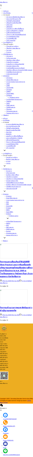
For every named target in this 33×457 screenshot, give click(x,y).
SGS (8, 83)
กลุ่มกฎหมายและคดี (12, 74)
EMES (9, 91)
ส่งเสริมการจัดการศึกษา (13, 60)
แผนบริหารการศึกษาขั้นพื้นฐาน (15, 28)
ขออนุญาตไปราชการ (13, 113)
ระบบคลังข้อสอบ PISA (13, 36)
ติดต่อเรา (6, 115)
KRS (8, 103)
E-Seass (9, 89)
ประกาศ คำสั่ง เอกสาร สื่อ (14, 19)
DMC (8, 85)
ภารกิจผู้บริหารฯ (8, 42)
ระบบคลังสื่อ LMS (12, 38)
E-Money (9, 95)
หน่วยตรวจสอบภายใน (13, 66)
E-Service (6, 75)
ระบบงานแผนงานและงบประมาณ (16, 81)
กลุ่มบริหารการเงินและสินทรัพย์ (15, 64)
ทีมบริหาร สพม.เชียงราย (13, 48)
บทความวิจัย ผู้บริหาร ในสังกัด (15, 30)
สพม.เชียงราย (3, 2)
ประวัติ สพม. (7, 13)
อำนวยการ (10, 56)
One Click (9, 24)
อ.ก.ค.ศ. (9, 50)
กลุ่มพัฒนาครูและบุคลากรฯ (14, 72)
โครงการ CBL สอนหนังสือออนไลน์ (16, 34)
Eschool (9, 109)
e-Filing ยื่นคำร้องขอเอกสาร (14, 99)
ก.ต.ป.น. (9, 52)
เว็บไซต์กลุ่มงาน (8, 54)
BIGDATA (9, 26)
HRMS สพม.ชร (11, 107)
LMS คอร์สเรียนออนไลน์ (13, 32)
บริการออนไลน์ (11, 40)
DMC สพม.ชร (11, 105)
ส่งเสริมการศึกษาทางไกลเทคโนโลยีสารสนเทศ (19, 70)
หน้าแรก (6, 11)
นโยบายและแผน (11, 58)
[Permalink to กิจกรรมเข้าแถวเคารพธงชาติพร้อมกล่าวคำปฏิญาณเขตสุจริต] (14, 303)
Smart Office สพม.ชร (12, 79)
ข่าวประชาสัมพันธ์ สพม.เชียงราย (16, 17)
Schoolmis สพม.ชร (12, 111)
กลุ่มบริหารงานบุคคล (12, 62)
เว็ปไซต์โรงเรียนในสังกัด (13, 21)
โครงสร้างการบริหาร (12, 46)
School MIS (10, 87)
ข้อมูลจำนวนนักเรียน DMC (14, 22)
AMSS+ (9, 101)
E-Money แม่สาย (14, 97)
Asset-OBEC (10, 93)
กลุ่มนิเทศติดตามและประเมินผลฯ (16, 68)
